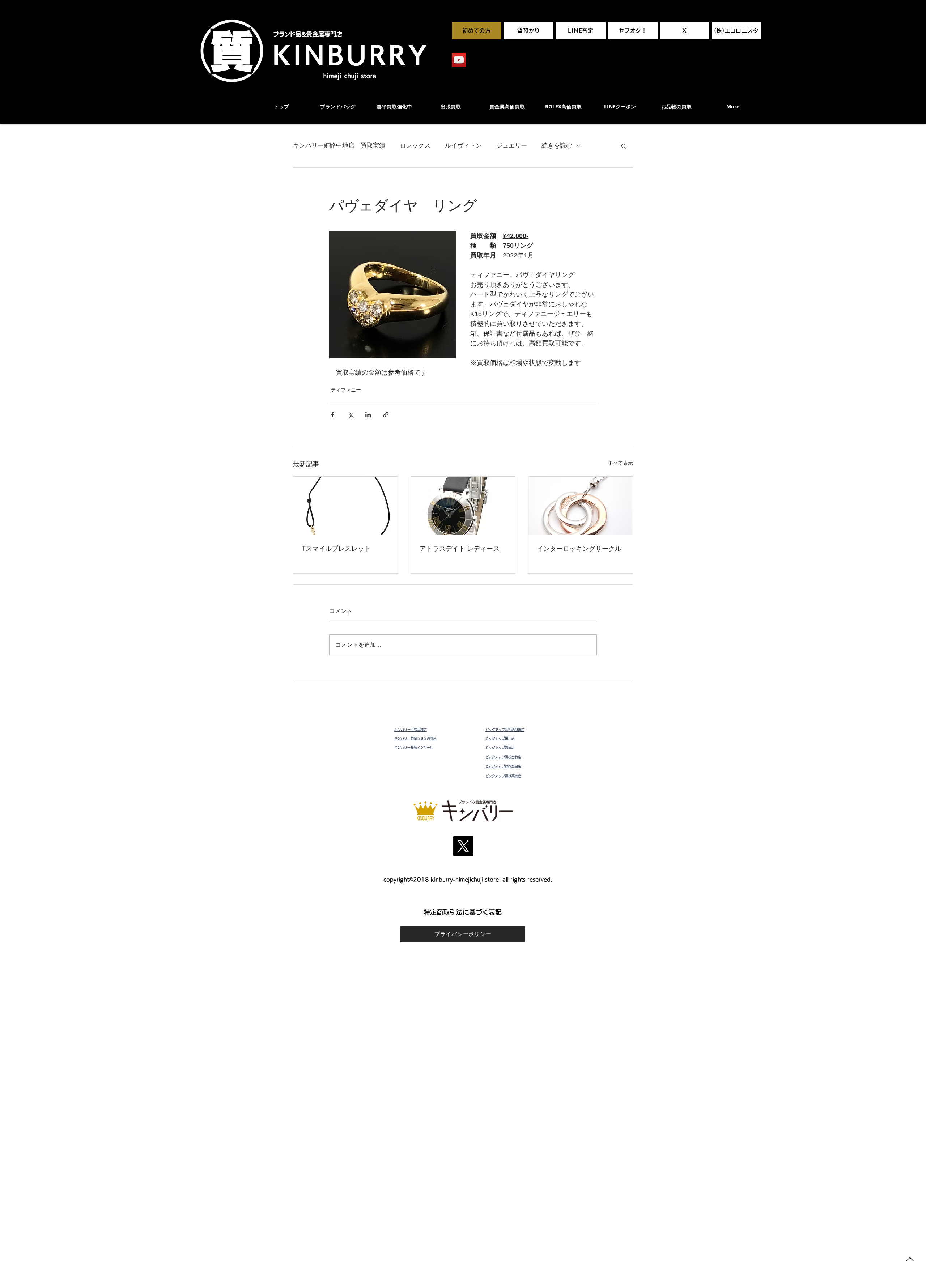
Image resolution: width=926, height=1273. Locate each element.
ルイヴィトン (463, 145)
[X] (463, 846)
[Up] (909, 1259)
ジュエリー (511, 145)
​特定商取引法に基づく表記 (463, 912)
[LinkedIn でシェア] (368, 414)
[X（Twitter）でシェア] (350, 414)
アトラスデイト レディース (460, 548)
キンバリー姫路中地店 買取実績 (339, 145)
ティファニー (346, 390)
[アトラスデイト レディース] (463, 506)
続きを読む (556, 145)
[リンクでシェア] (385, 414)
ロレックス (415, 145)
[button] (623, 146)
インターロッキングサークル (579, 548)
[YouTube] (459, 60)
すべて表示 (620, 463)
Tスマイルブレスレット (336, 548)
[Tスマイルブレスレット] (345, 506)
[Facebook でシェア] (332, 414)
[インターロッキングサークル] (580, 506)
